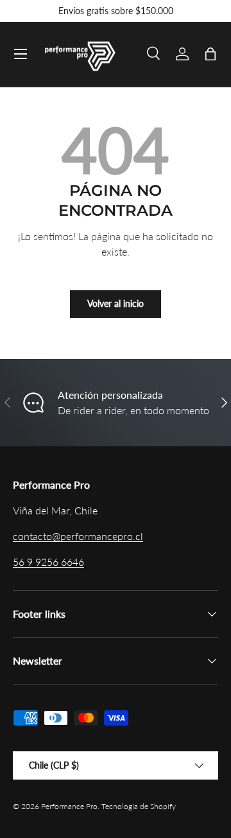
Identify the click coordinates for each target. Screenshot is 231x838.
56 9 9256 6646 (48, 561)
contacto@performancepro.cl (78, 536)
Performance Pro (69, 806)
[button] (210, 54)
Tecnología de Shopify (138, 806)
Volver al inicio (115, 303)
